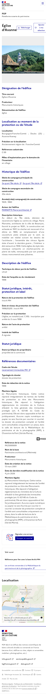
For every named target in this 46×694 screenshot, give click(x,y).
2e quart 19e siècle (10, 183)
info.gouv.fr (6, 659)
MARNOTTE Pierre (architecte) (15, 210)
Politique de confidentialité (23, 684)
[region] (23, 604)
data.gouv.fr (26, 664)
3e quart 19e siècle (31, 183)
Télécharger (25, 27)
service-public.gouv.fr (24, 659)
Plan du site (13, 679)
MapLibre (7, 618)
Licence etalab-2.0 (28, 689)
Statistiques (26, 675)
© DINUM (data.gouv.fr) (21, 618)
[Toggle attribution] (41, 617)
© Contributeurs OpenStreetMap (26, 620)
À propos (37, 670)
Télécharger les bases (11, 675)
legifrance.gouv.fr (9, 664)
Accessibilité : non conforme (11, 670)
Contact (28, 670)
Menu (42, 3)
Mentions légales (7, 684)
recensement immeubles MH (15, 370)
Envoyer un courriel (24, 538)
